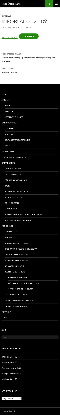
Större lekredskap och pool (19, 300)
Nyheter (9, 111)
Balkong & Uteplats (17, 277)
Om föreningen (9, 123)
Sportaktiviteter (13, 197)
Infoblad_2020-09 (10, 37)
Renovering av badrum (16, 260)
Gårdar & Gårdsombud (16, 180)
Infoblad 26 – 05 (9, 362)
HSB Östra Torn (11, 3)
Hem (4, 94)
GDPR (4, 317)
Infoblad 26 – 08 (9, 356)
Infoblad (6, 16)
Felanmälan (8, 151)
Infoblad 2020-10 (10, 71)
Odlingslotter (12, 203)
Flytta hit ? (7, 312)
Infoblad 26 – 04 (9, 379)
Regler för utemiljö (15, 272)
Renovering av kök (14, 266)
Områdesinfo (8, 163)
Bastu (7, 186)
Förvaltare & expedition (14, 157)
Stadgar (9, 134)
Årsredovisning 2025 (12, 368)
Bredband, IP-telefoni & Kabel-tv (21, 249)
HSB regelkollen (13, 174)
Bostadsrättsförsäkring (17, 140)
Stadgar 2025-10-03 (11, 373)
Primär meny (56, 3)
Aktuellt (6, 100)
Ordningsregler (13, 168)
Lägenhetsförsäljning (16, 306)
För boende (7, 226)
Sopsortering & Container (18, 220)
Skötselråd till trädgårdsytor (23, 283)
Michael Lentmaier (22, 27)
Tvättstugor (11, 209)
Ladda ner (29, 36)
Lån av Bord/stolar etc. (16, 295)
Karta (7, 146)
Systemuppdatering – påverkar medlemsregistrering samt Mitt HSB (29, 58)
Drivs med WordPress (10, 411)
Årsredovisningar (14, 117)
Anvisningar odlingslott (20, 289)
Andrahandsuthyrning (16, 243)
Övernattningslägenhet (17, 254)
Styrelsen (9, 128)
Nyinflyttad (11, 232)
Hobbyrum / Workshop (16, 191)
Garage (8, 237)
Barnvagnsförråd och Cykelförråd (23, 214)
